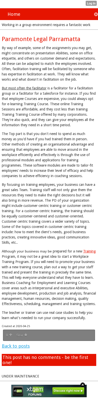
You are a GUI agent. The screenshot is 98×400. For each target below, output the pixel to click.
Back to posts (16, 346)
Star (20, 335)
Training (89, 251)
